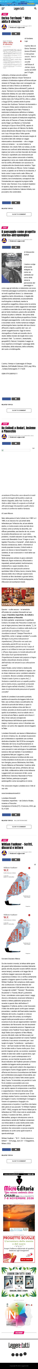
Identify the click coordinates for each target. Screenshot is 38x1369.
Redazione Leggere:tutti (17, 27)
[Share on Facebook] (6, 33)
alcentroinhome (21, 820)
